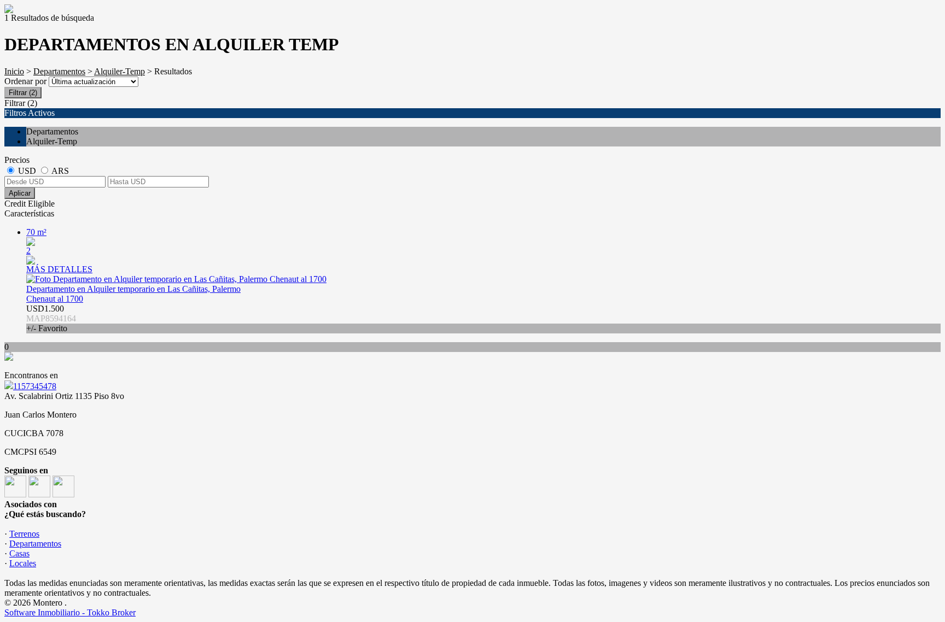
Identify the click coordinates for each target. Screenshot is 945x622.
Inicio (14, 71)
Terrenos (24, 533)
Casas (19, 553)
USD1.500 (51, 318)
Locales (22, 563)
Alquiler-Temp (119, 71)
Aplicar (20, 193)
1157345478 (34, 386)
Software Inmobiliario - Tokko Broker (70, 612)
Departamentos (59, 71)
